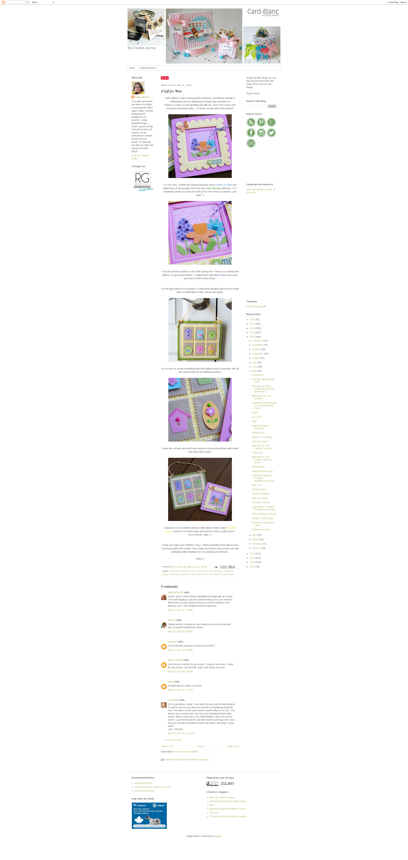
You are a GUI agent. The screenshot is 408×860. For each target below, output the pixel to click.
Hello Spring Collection (180, 574)
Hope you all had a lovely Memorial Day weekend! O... (263, 389)
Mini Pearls (197, 574)
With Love (257, 485)
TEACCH (214, 812)
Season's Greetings (262, 437)
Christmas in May (260, 529)
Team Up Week (259, 441)
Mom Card (208, 574)
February (257, 543)
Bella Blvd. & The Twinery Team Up (262, 447)
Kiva (211, 805)
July (254, 362)
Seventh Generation (144, 790)
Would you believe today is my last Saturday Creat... (264, 406)
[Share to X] (227, 567)
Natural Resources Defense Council (152, 787)
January (256, 548)
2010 (252, 558)
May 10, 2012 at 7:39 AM (180, 610)
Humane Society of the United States (227, 801)
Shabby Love (258, 432)
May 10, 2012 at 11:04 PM (181, 733)
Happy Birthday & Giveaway (261, 427)
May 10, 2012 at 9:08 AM (180, 631)
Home (132, 68)
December (257, 340)
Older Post (233, 746)
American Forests (143, 783)
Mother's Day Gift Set (223, 574)
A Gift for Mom (259, 489)
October (256, 349)
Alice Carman (175, 660)
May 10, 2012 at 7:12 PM (180, 690)
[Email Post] (216, 567)
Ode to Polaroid (260, 498)
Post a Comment (173, 740)
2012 (252, 337)
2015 (252, 323)
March (255, 539)
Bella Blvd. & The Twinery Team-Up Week (262, 460)
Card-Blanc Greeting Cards (181, 571)
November (257, 345)
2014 (252, 328)
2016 (252, 319)
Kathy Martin (142, 97)
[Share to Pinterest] (233, 567)
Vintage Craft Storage (262, 518)
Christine (173, 700)
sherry (171, 620)
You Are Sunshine (261, 493)
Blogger (217, 836)
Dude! (255, 412)
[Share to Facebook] (230, 567)
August (256, 358)
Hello (254, 421)
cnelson (172, 641)
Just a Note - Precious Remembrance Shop (263, 508)
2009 (252, 562)
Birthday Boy (258, 466)
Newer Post (167, 746)
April (255, 535)
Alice (171, 681)
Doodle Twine (215, 571)
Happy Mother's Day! (262, 471)
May (254, 371)
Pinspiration (258, 375)
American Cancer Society (222, 797)
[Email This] (221, 567)
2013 (252, 332)
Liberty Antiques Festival (264, 514)
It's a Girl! (257, 417)
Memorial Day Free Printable (261, 397)
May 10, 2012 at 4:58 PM (180, 671)
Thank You (257, 452)
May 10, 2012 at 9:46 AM (180, 650)
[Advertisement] (259, 246)
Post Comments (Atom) (186, 751)
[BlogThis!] (224, 567)
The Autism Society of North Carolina (227, 816)
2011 (252, 553)
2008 (252, 566)
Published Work (148, 68)
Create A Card (201, 571)
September (258, 353)
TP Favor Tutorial (261, 502)
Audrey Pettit (175, 592)
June (255, 366)
